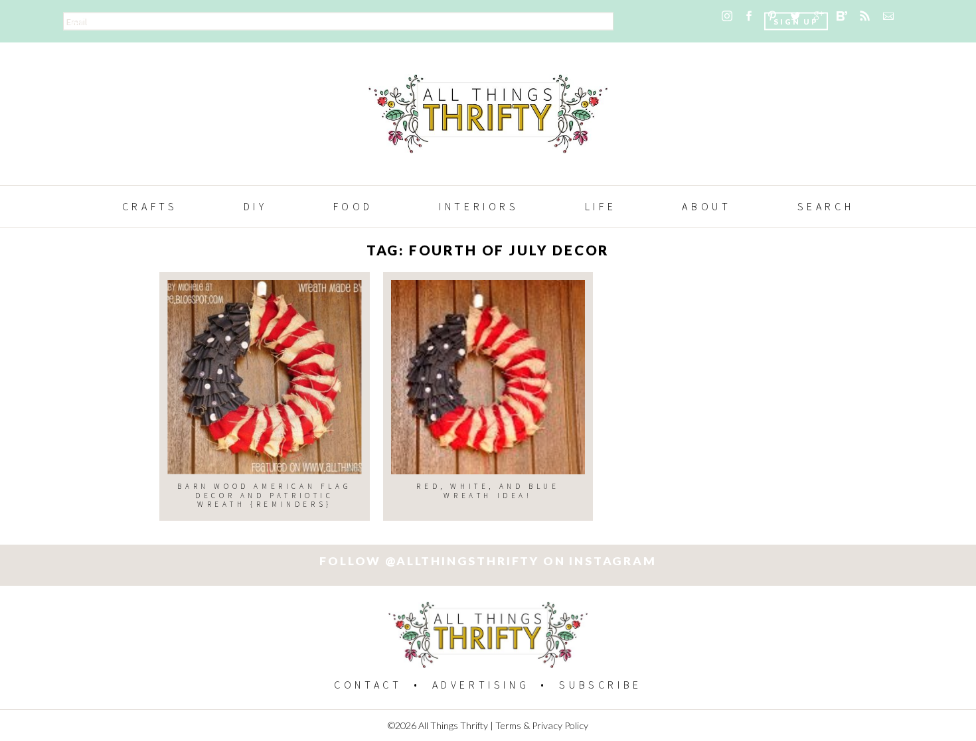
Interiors (479, 206)
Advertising (481, 684)
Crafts (150, 206)
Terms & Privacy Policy (541, 725)
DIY (256, 206)
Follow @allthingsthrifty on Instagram (487, 561)
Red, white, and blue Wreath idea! (487, 491)
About (706, 206)
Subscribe (600, 684)
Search (825, 206)
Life (600, 206)
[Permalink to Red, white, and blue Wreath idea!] (488, 377)
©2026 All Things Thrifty (438, 725)
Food (353, 206)
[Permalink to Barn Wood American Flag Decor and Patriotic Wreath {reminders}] (264, 377)
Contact (368, 684)
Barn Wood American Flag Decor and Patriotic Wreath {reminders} (264, 495)
